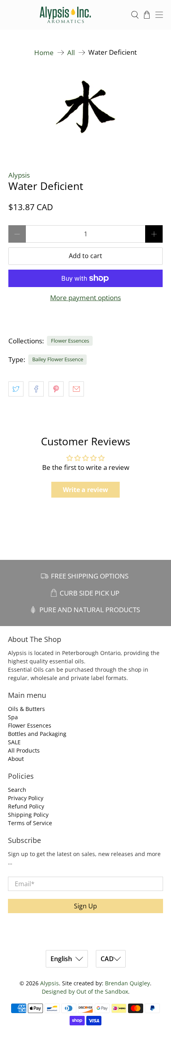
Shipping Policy (28, 814)
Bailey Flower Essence (57, 359)
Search (17, 789)
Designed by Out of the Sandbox (85, 991)
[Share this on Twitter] (15, 389)
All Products (24, 750)
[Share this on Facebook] (36, 389)
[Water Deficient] (85, 110)
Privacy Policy (25, 798)
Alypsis (19, 175)
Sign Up (85, 906)
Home (44, 52)
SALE (14, 742)
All (71, 52)
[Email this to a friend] (76, 389)
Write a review (85, 489)
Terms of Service (30, 823)
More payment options (85, 298)
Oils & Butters (26, 709)
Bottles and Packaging (37, 734)
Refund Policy (26, 806)
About (16, 758)
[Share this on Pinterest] (56, 389)
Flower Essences (70, 340)
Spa (13, 717)
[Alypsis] (65, 15)
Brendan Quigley (127, 983)
